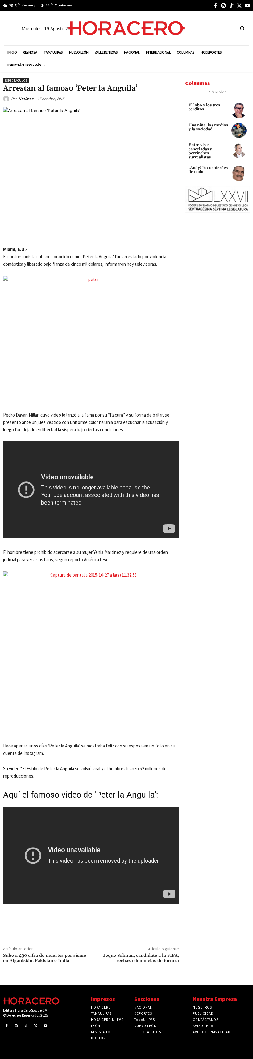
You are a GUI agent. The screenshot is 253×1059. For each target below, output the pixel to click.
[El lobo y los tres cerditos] (239, 110)
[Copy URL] (110, 233)
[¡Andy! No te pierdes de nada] (239, 173)
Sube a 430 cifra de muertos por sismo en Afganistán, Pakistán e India (44, 958)
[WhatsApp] (82, 233)
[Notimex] (7, 99)
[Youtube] (247, 5)
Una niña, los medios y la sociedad (208, 127)
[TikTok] (231, 5)
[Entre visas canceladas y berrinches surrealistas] (239, 150)
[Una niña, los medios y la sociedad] (239, 130)
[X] (239, 5)
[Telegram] (96, 233)
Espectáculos (15, 81)
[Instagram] (223, 5)
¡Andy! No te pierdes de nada (208, 170)
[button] (242, 28)
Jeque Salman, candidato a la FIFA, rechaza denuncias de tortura (141, 958)
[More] (124, 233)
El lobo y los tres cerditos (204, 107)
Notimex (26, 98)
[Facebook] (215, 5)
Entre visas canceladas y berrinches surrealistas (200, 151)
